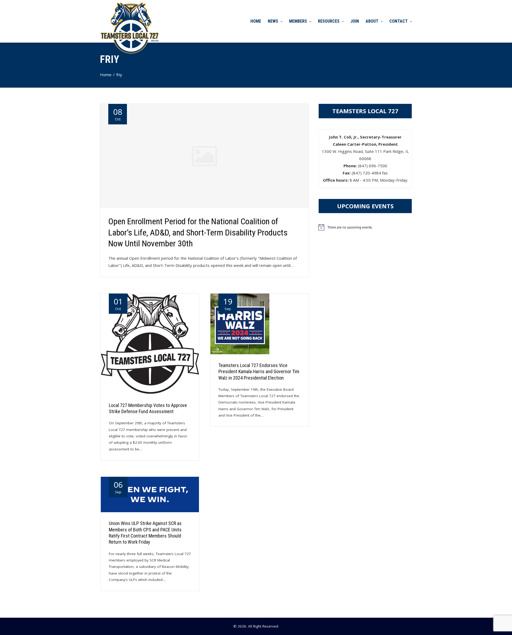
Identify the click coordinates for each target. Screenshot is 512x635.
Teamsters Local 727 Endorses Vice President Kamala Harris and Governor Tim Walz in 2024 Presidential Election (258, 372)
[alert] (365, 227)
